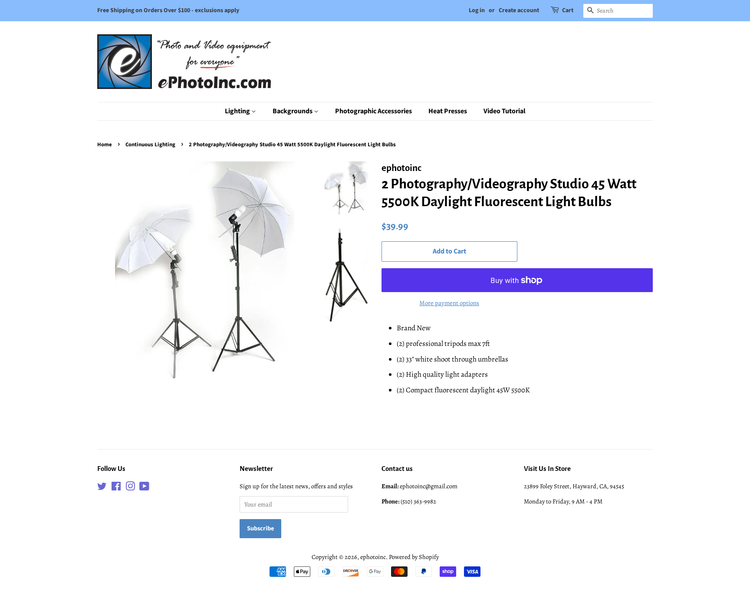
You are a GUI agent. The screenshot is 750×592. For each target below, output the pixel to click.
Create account (519, 10)
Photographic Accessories (373, 111)
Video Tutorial (505, 111)
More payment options (449, 303)
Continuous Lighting (150, 144)
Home (104, 144)
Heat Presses (447, 111)
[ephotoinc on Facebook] (116, 487)
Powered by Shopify (414, 557)
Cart (567, 10)
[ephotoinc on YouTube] (144, 487)
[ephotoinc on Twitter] (102, 487)
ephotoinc (373, 557)
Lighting (238, 111)
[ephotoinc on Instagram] (130, 487)
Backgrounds (293, 111)
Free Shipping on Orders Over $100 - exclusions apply (168, 10)
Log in (477, 10)
